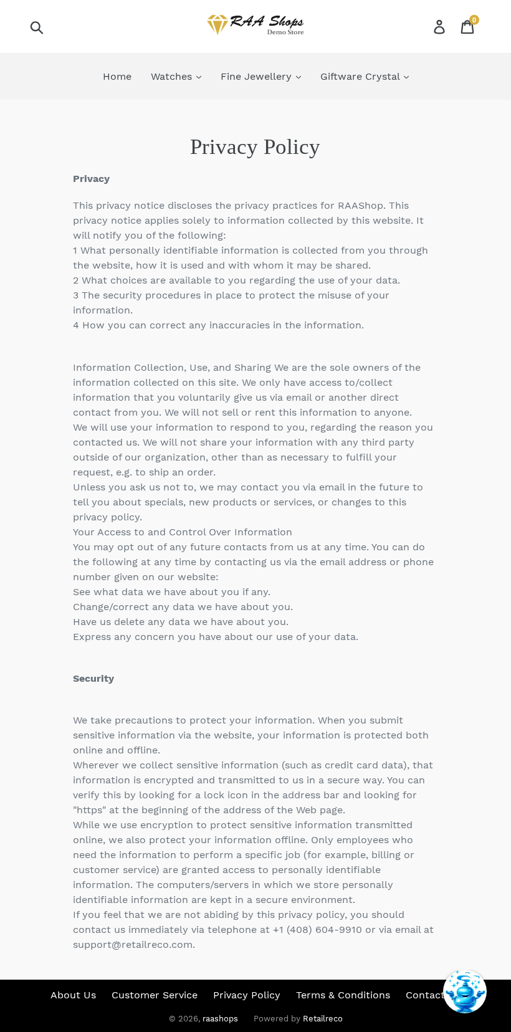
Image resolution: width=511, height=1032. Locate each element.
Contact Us (433, 995)
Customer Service (155, 995)
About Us (73, 995)
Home (117, 76)
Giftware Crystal (361, 76)
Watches (173, 76)
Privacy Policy (246, 995)
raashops (220, 1018)
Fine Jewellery (258, 76)
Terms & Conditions (343, 995)
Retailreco (323, 1018)
